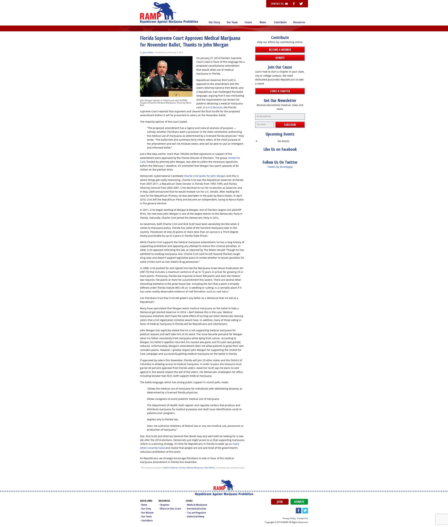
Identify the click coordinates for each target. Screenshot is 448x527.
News (263, 22)
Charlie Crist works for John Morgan (205, 176)
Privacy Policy (289, 518)
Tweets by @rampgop (280, 166)
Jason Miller (148, 52)
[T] (301, 3)
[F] (293, 3)
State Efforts (209, 467)
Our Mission (147, 512)
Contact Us (302, 518)
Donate (299, 502)
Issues (248, 22)
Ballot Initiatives (171, 467)
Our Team (232, 22)
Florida (182, 467)
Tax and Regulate (196, 512)
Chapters (164, 504)
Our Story (214, 22)
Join (280, 502)
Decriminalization (196, 508)
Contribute (280, 22)
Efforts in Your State (170, 508)
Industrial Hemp (195, 516)
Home (144, 504)
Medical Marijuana (195, 467)
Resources (299, 22)
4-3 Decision (215, 107)
